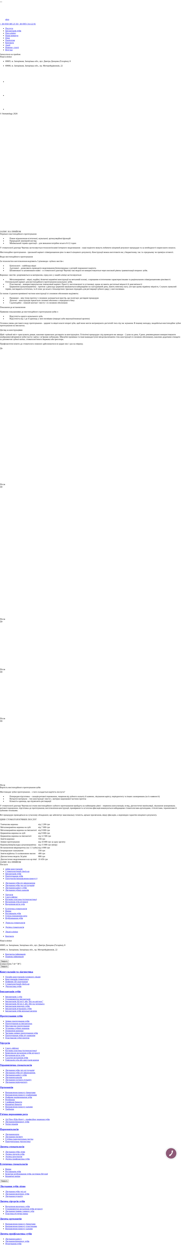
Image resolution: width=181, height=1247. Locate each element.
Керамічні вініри (12, 1176)
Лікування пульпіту (14, 1196)
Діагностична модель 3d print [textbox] (13, 856)
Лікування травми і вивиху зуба (19, 1211)
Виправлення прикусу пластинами (21, 1226)
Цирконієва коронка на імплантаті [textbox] (15, 836)
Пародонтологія (9, 1129)
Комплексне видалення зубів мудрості (22, 1053)
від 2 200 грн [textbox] (44, 824)
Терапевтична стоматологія (16, 1065)
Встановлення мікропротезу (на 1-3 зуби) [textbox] (19, 848)
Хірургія (9, 894)
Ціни (7, 38)
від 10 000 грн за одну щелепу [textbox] (51, 842)
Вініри (8, 911)
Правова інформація (14, 956)
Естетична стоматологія (16, 909)
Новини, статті (12, 47)
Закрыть (4, 961)
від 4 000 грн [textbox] (44, 848)
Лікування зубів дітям (15, 1152)
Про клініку (10, 33)
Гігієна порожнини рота (16, 916)
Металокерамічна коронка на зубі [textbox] (15, 827)
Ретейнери (10, 1100)
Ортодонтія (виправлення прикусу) (21, 878)
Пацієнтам (10, 40)
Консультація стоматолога (17, 979)
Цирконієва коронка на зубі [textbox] (12, 833)
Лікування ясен (12, 1134)
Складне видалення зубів (16, 1058)
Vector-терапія (11, 1124)
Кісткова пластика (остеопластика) (21, 899)
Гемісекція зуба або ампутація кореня (22, 1060)
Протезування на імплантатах (18, 1023)
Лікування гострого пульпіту (18, 1080)
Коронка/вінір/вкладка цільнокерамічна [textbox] (18, 845)
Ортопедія (4, 121)
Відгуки (9, 50)
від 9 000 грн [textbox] (44, 830)
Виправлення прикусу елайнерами (21, 1095)
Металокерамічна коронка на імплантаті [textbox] (18, 830)
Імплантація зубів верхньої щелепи (21, 1011)
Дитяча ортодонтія (13, 1156)
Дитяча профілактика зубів (17, 1159)
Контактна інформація (15, 954)
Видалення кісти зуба (15, 904)
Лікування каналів (13, 1077)
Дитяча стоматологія (14, 927)
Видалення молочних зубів (17, 1206)
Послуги (9, 28)
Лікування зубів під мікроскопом (20, 883)
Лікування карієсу (13, 1239)
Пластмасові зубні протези (17, 1038)
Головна (3, 116)
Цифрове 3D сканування (16, 981)
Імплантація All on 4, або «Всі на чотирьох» (25, 1004)
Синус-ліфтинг (12, 1048)
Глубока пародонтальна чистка (19, 1139)
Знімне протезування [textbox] (9, 842)
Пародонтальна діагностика (17, 1141)
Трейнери (9, 1109)
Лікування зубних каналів (17, 890)
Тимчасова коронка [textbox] (9, 824)
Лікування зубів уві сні (15, 1191)
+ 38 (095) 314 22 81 (27, 24)
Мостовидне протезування (17, 1026)
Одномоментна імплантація (17, 999)
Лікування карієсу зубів (16, 888)
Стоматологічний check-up (17, 871)
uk (6, 19)
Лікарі (7, 222)
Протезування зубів (14, 876)
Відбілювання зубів (14, 918)
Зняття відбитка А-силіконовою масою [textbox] (18, 853)
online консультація (13, 869)
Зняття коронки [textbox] (7, 839)
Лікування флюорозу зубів (17, 1122)
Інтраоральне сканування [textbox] (11, 850)
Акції (7, 45)
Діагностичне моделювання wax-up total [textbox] (18, 859)
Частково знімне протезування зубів (21, 1033)
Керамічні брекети (13, 1104)
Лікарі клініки (11, 932)
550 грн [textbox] (41, 839)
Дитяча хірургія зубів (15, 1154)
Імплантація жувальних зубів (18, 1008)
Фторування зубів (13, 1244)
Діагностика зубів (13, 986)
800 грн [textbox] (41, 856)
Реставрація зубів (13, 913)
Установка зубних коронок (17, 1028)
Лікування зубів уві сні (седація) (19, 885)
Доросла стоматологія (15, 923)
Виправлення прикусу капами (19, 1107)
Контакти (9, 43)
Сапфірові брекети (13, 1102)
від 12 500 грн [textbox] (44, 836)
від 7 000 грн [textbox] (44, 827)
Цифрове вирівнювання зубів (18, 1097)
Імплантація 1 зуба (13, 997)
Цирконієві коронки (14, 1031)
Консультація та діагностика (16, 971)
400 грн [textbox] (41, 853)
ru (8, 19)
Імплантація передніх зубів (17, 1006)
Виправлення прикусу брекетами (20, 1092)
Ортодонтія (6, 1087)
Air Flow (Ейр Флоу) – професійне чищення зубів (27, 1119)
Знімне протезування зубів (17, 1021)
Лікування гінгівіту (14, 1137)
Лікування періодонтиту (16, 1082)
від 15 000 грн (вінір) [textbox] (47, 845)
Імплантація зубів (13, 31)
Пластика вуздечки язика (16, 1213)
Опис (2, 222)
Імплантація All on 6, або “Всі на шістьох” (24, 1001)
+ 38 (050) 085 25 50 (9, 24)
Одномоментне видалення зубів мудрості (24, 1209)
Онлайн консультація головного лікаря (22, 977)
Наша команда (11, 35)
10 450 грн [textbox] (43, 859)
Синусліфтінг (11, 897)
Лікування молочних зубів (17, 1194)
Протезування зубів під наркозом (20, 1035)
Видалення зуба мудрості (16, 902)
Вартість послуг (6, 228)
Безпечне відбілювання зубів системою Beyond (26, 1174)
